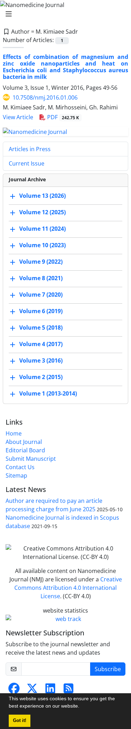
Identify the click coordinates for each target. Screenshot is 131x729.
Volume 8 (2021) (41, 278)
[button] (82, 707)
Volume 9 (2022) (41, 262)
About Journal (24, 442)
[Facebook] (14, 690)
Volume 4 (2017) (41, 344)
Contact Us (20, 467)
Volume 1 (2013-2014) (48, 394)
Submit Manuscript (31, 459)
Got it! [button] (19, 720)
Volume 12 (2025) (42, 212)
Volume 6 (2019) (41, 311)
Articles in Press (30, 149)
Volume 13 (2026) (42, 196)
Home (14, 433)
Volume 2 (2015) (41, 377)
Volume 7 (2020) (41, 295)
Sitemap (16, 475)
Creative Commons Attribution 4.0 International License (68, 587)
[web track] (65, 619)
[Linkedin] (50, 690)
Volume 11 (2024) (42, 229)
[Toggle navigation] (63, 14)
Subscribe (108, 669)
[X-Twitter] (32, 690)
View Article (18, 117)
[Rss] (68, 690)
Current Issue (26, 163)
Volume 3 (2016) (41, 361)
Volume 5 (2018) (41, 328)
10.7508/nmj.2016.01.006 (45, 97)
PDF (62, 117)
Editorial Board (25, 450)
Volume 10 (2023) (42, 245)
